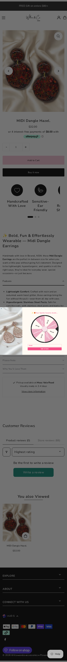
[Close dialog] (1, 308)
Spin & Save (44, 349)
